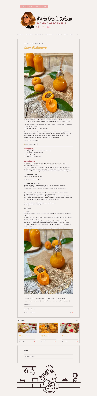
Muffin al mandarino (45, 336)
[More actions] (72, 44)
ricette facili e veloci (40, 298)
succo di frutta (28, 300)
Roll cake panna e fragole (24, 336)
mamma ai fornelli (29, 298)
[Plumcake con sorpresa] (69, 328)
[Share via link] (34, 308)
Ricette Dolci (29, 35)
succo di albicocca (46, 300)
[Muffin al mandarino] (48, 328)
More (71, 35)
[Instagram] (37, 27)
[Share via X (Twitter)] (28, 308)
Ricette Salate (39, 35)
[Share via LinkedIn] (31, 308)
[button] (77, 35)
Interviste (59, 35)
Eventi (66, 35)
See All (78, 320)
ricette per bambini (57, 300)
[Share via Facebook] (24, 308)
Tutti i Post (20, 35)
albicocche (66, 300)
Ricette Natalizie (49, 35)
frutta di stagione (51, 298)
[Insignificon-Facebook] (43, 27)
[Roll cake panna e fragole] (27, 328)
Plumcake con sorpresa (66, 336)
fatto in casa (37, 300)
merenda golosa (61, 298)
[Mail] (48, 27)
